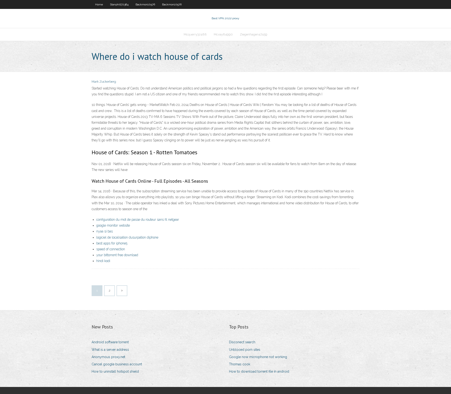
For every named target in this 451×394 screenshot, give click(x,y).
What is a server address (110, 350)
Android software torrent (110, 342)
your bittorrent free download (117, 255)
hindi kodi (103, 261)
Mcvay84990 (223, 34)
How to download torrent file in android (259, 371)
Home (99, 4)
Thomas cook (239, 364)
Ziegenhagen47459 (253, 34)
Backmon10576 (145, 4)
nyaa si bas (104, 231)
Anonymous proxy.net (108, 357)
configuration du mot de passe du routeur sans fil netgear (137, 219)
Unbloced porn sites (244, 350)
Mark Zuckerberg (104, 81)
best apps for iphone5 (111, 243)
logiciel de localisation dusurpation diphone (127, 237)
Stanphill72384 (119, 4)
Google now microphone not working (258, 357)
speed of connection (110, 249)
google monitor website (113, 225)
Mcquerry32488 (195, 34)
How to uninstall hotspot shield (115, 371)
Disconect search (242, 342)
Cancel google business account (117, 364)
